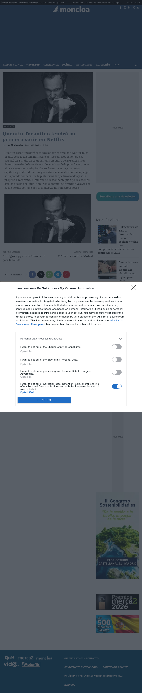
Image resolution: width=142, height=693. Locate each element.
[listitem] (71, 339)
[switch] (117, 346)
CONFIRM (44, 400)
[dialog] (71, 346)
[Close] (134, 288)
